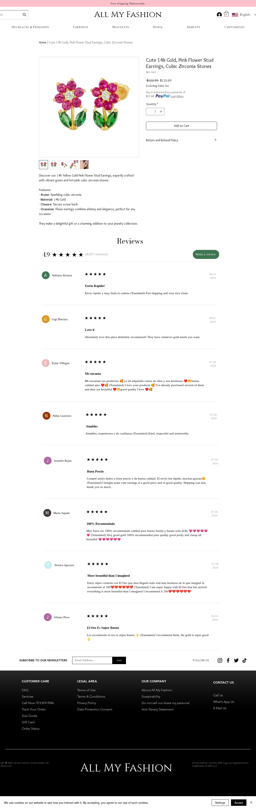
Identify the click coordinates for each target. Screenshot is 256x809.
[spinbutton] (155, 111)
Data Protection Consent (94, 709)
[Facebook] (228, 660)
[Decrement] (149, 111)
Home (42, 42)
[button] (226, 14)
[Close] (251, 802)
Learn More (177, 96)
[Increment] (161, 111)
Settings (220, 803)
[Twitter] (236, 660)
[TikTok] (244, 660)
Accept (238, 803)
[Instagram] (220, 660)
